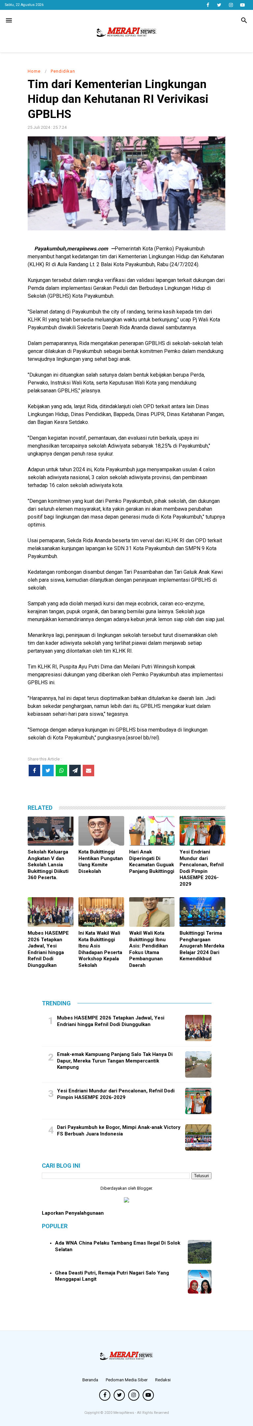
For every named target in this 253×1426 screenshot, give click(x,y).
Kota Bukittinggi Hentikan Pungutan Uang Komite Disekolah (100, 861)
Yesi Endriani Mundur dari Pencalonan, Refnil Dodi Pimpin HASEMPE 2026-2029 (202, 868)
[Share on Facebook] (34, 770)
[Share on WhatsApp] (61, 770)
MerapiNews (124, 1413)
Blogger (144, 1188)
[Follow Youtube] (242, 5)
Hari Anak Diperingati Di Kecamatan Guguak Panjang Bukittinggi (151, 861)
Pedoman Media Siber (127, 1379)
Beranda (90, 1379)
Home (34, 71)
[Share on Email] (88, 770)
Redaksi (163, 1379)
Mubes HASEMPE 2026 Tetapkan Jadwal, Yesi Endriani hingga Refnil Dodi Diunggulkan (48, 949)
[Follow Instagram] (231, 5)
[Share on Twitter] (48, 770)
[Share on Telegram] (75, 770)
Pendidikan (63, 71)
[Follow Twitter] (219, 5)
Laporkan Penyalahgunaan (73, 1213)
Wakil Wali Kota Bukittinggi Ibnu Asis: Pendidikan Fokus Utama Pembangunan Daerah (148, 949)
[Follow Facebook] (207, 5)
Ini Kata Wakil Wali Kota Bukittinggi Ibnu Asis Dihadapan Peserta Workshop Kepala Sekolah (100, 949)
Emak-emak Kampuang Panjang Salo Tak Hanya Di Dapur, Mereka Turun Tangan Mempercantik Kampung (115, 1060)
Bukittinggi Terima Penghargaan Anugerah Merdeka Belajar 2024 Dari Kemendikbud (202, 946)
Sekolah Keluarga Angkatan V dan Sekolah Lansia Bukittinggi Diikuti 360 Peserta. (48, 864)
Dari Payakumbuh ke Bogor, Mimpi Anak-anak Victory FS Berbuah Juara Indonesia (119, 1130)
